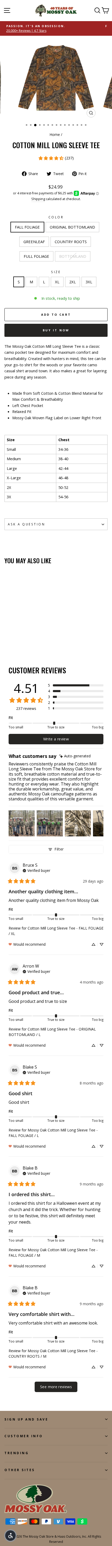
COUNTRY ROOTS (71, 241)
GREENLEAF (34, 241)
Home (55, 134)
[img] (75, 756)
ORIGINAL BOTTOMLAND (72, 227)
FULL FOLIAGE (36, 256)
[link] (56, 158)
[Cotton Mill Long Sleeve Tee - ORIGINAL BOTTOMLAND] (13, 640)
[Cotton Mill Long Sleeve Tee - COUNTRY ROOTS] (25, 640)
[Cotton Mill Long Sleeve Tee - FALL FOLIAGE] (7, 640)
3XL (89, 281)
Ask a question (26, 524)
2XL (72, 281)
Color (56, 217)
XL (57, 281)
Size (56, 272)
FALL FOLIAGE (27, 227)
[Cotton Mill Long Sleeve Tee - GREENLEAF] (19, 640)
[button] (75, 685)
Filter (59, 849)
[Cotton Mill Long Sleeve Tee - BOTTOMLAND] (37, 640)
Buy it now (56, 330)
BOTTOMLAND (72, 256)
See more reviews (56, 1386)
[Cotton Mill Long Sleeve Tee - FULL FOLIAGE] (31, 640)
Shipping (38, 199)
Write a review (56, 738)
